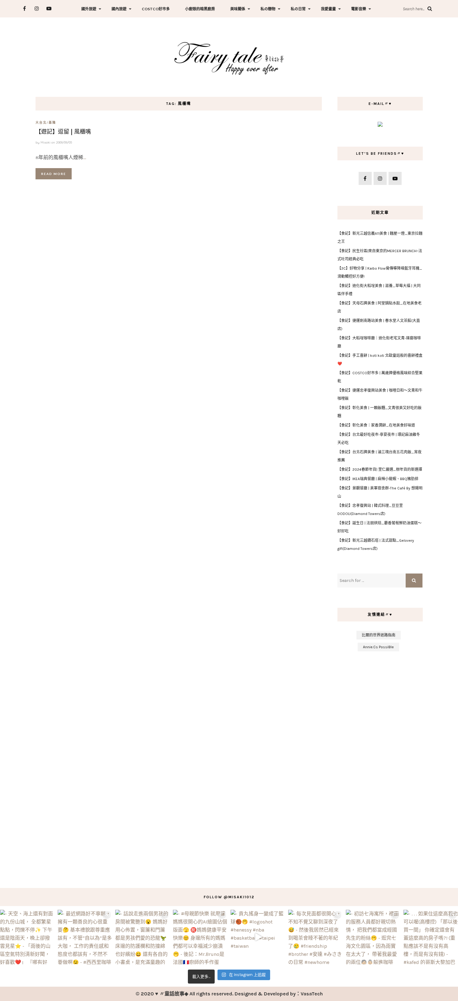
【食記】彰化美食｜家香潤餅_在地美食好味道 (376, 425)
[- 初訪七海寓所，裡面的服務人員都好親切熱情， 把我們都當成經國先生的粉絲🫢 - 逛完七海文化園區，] (373, 937)
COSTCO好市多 (156, 9)
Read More (53, 174)
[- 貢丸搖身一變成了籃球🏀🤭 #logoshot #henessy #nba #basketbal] (258, 937)
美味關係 (237, 9)
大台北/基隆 (46, 122)
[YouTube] (49, 8)
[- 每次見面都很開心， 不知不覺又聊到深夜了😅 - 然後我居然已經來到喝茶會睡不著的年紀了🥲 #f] (315, 937)
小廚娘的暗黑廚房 (200, 9)
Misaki (45, 142)
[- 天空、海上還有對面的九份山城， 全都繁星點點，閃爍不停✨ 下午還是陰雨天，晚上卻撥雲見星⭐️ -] (27, 937)
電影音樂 (358, 9)
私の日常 (298, 9)
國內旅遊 (119, 9)
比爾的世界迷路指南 (378, 635)
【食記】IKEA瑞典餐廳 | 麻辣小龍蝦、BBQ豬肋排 (377, 479)
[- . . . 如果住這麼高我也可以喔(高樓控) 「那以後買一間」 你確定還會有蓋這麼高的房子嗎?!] (430, 937)
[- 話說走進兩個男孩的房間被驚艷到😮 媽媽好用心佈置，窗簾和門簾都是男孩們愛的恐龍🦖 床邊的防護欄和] (142, 937)
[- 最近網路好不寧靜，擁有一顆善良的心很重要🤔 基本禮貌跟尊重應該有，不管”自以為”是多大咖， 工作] (85, 937)
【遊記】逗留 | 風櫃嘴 (63, 131)
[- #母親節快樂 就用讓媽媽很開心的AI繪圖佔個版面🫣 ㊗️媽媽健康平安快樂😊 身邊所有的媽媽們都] (200, 937)
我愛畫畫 (328, 9)
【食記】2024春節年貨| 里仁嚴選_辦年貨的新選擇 (379, 469)
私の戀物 (267, 9)
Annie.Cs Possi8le (378, 647)
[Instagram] (37, 8)
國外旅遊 (88, 9)
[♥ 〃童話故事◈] (229, 57)
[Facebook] (24, 8)
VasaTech (312, 994)
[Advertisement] (379, 766)
